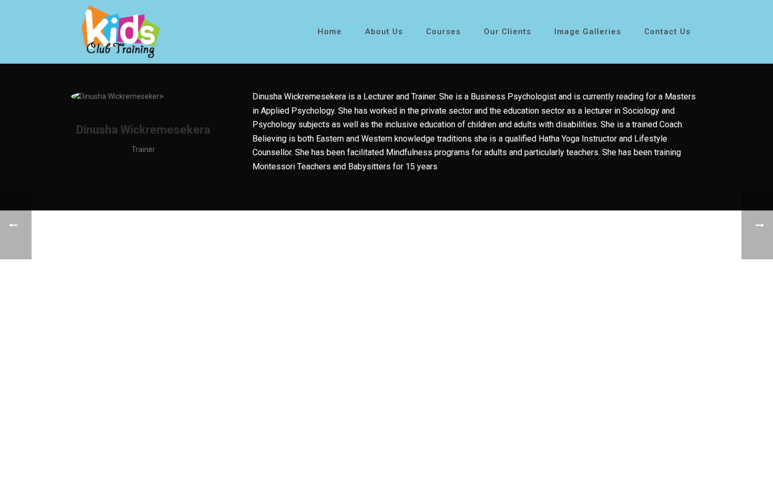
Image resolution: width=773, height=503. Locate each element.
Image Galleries (587, 31)
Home (330, 31)
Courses (443, 31)
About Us (384, 31)
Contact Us (667, 31)
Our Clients (507, 31)
